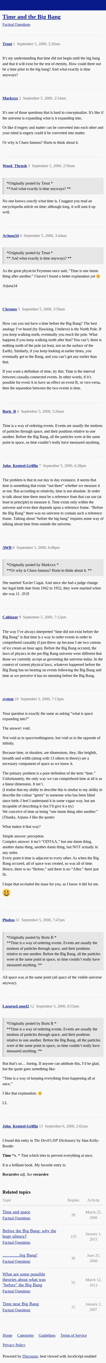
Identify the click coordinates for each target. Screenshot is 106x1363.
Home (7, 1335)
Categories (25, 1335)
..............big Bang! (19, 1255)
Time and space (16, 1211)
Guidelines (47, 1335)
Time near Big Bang (20, 1303)
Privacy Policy (14, 1345)
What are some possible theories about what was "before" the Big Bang (24, 1279)
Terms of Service (73, 1335)
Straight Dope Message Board (25, 5)
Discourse (30, 1356)
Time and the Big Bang (31, 16)
